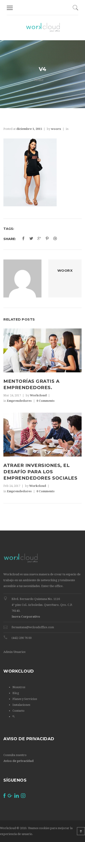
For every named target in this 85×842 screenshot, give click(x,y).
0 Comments (45, 400)
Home (39, 80)
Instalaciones (21, 704)
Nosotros (18, 687)
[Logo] (43, 27)
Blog (15, 693)
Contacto (18, 710)
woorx (56, 129)
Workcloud (38, 395)
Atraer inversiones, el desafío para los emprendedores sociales (40, 472)
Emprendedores (19, 400)
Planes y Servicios (24, 699)
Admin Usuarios (14, 652)
